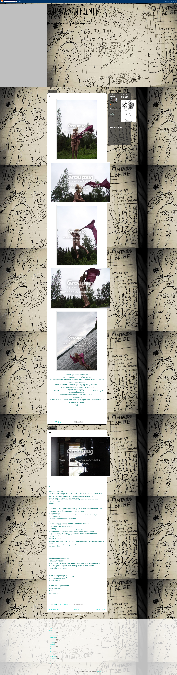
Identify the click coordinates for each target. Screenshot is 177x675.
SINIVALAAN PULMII (72, 12)
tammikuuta (53, 661)
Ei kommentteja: (67, 422)
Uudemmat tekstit (54, 609)
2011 (50, 664)
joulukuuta (53, 632)
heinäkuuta (53, 644)
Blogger (99, 671)
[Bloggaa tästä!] (77, 422)
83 (50, 433)
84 (50, 96)
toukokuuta (53, 654)
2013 (50, 628)
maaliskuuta (53, 658)
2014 (50, 626)
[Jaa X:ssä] (78, 422)
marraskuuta (53, 635)
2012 (50, 630)
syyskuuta (53, 639)
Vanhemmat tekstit (99, 609)
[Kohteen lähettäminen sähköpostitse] (75, 422)
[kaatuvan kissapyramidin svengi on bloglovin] (128, 121)
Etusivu (76, 609)
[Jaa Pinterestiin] (82, 422)
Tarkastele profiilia (112, 113)
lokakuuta (53, 637)
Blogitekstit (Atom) (79, 614)
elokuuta (52, 642)
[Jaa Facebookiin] (80, 422)
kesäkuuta (53, 646)
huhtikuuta (53, 656)
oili (113, 104)
